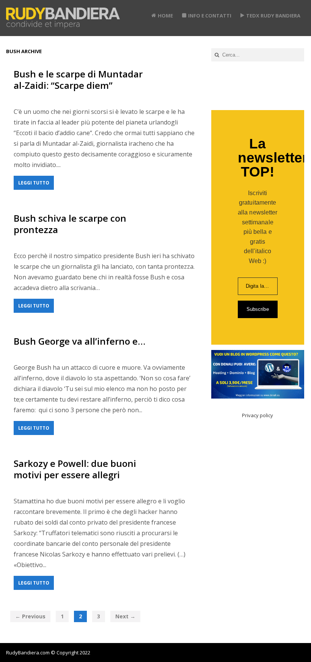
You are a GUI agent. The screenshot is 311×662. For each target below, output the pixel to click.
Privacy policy (257, 415)
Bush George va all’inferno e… (79, 341)
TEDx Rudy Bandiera (273, 15)
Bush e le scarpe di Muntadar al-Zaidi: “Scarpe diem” (78, 79)
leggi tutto (33, 183)
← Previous (30, 616)
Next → (125, 616)
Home (165, 15)
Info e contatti (209, 15)
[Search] (216, 54)
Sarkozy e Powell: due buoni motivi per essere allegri (75, 469)
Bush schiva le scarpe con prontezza (70, 224)
